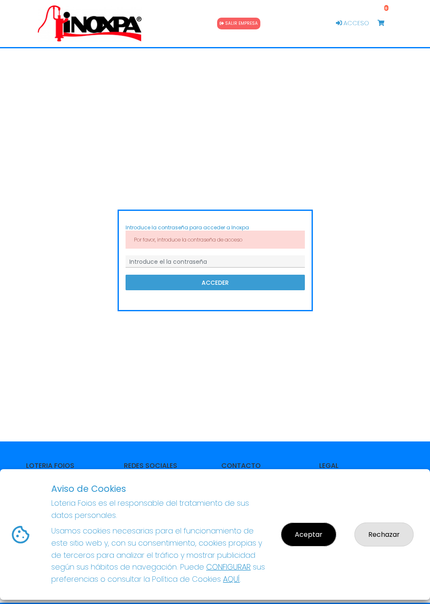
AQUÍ (231, 579)
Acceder (215, 282)
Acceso (355, 23)
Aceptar (308, 534)
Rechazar (384, 534)
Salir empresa (241, 23)
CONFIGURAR (228, 567)
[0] (385, 23)
